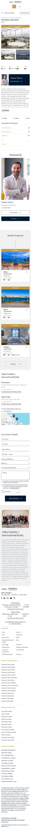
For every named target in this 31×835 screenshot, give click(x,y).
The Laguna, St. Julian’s (7, 763)
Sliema (7, 17)
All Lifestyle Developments (8, 750)
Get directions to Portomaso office (11, 392)
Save (28, 118)
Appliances (15, 135)
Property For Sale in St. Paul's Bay (9, 685)
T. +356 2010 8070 (6, 402)
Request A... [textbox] (4, 463)
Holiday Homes (5, 647)
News (17, 640)
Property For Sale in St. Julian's (8, 688)
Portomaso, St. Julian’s (7, 760)
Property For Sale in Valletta (8, 667)
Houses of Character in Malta (8, 732)
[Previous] (3, 262)
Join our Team (23, 594)
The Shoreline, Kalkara (7, 776)
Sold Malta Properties (7, 654)
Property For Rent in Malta (7, 737)
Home (3, 632)
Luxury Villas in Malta (6, 711)
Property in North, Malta (7, 701)
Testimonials (19, 635)
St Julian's (6, 347)
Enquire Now (25, 13)
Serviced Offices (20, 650)
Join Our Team (5, 637)
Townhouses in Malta (6, 716)
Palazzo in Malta (5, 714)
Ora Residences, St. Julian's (8, 758)
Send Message (14, 81)
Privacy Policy (21, 820)
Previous (3, 38)
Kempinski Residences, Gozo (9, 781)
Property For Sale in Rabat (7, 680)
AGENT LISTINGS (14, 212)
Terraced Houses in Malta (7, 729)
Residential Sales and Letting (9, 820)
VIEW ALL (13, 364)
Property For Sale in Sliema (8, 664)
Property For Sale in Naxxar (8, 672)
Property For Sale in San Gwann (9, 677)
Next (27, 38)
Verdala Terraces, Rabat (7, 771)
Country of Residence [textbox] (7, 459)
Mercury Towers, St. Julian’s (8, 766)
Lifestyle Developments (22, 647)
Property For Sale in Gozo (7, 693)
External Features (15, 128)
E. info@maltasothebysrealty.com (11, 409)
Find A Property (5, 818)
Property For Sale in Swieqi (8, 669)
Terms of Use (4, 822)
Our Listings (13, 818)
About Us (18, 632)
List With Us (15, 594)
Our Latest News (5, 594)
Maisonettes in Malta (6, 721)
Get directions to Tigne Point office (11, 404)
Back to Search (9, 13)
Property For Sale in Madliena (8, 683)
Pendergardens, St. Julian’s (8, 768)
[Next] (27, 262)
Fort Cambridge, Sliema (7, 755)
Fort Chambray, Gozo (7, 779)
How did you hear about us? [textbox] (8, 468)
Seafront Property (5, 735)
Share (5, 118)
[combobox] (4, 454)
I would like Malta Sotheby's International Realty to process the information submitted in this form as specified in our (15, 486)
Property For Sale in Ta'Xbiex (8, 675)
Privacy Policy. (15, 488)
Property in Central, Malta (7, 696)
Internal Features (15, 131)
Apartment (7, 274)
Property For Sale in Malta (7, 740)
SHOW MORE (5, 110)
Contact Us (19, 654)
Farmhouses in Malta (6, 727)
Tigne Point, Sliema (6, 752)
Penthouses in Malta (6, 719)
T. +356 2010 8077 (5, 208)
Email (17, 118)
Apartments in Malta (6, 724)
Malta (2, 17)
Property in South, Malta (7, 698)
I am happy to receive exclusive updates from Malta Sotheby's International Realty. (16, 481)
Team (3, 635)
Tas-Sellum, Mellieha (6, 773)
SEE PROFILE (14, 218)
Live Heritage (5, 644)
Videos (18, 637)
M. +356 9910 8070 (6, 411)
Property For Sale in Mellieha (8, 690)
